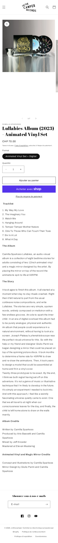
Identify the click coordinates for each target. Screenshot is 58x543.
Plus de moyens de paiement (29, 196)
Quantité (6, 163)
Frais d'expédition (21, 145)
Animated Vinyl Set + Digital (21, 156)
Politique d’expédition (23, 536)
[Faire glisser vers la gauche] (22, 118)
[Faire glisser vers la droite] (35, 118)
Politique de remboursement (33, 532)
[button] (3, 7)
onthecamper (16, 528)
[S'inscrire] (46, 504)
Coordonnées (41, 536)
